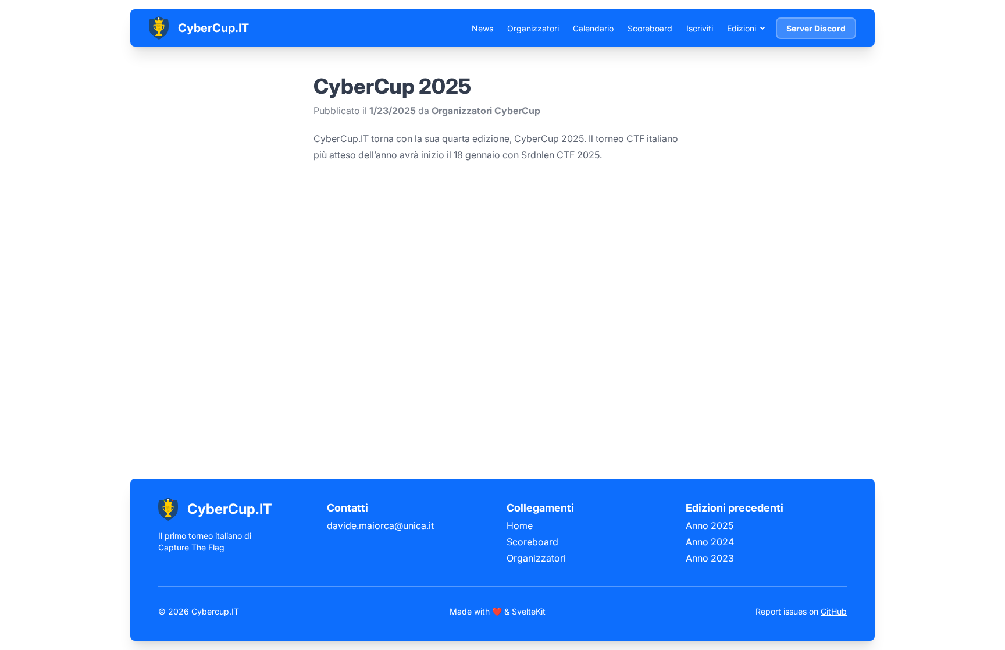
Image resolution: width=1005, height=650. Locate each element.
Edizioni (741, 28)
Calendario (593, 28)
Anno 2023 (710, 558)
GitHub (834, 611)
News (482, 28)
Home (520, 525)
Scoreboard (650, 28)
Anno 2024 (710, 542)
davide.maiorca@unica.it (380, 525)
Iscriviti (699, 28)
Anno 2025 (709, 525)
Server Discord (816, 28)
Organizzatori (533, 28)
